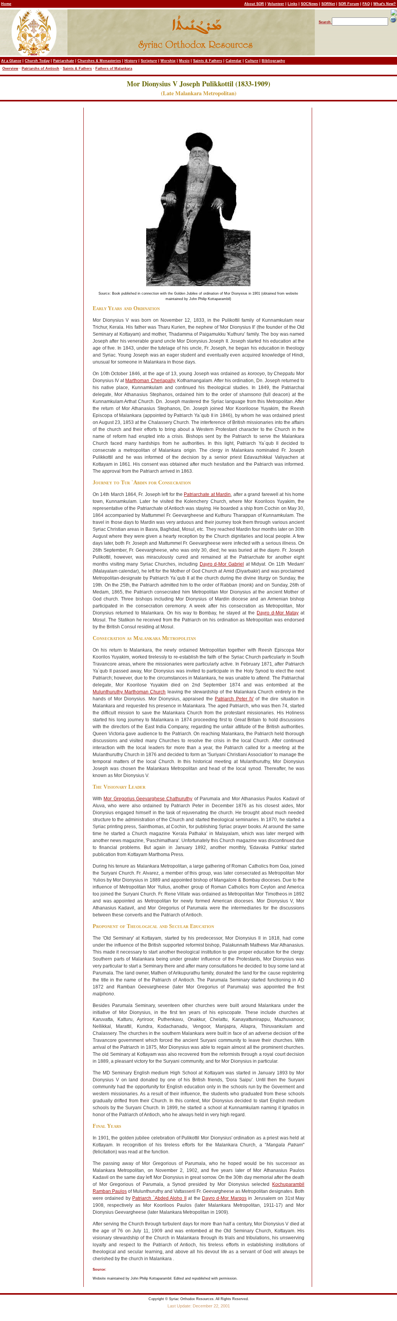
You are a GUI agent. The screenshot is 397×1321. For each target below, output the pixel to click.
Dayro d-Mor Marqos (224, 1198)
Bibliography (273, 61)
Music (184, 61)
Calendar (234, 61)
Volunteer (276, 4)
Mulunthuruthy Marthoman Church (129, 692)
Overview (10, 68)
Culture (251, 61)
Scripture (149, 61)
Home (6, 4)
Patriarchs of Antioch (40, 68)
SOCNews (309, 4)
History (130, 61)
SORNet (328, 4)
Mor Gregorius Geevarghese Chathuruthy (148, 798)
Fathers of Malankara (113, 68)
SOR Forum (348, 4)
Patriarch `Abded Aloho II (159, 1198)
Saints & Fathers (207, 61)
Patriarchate (63, 61)
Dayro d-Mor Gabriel (222, 564)
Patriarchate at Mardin (207, 494)
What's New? (384, 4)
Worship (168, 61)
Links (292, 4)
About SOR (254, 4)
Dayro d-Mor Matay (278, 613)
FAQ (366, 4)
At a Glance (11, 61)
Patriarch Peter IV (234, 699)
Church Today (37, 61)
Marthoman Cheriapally (149, 380)
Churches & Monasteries (99, 61)
